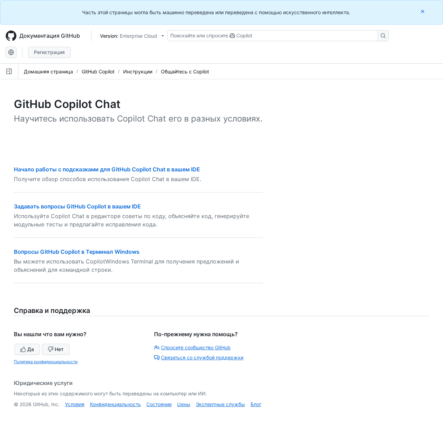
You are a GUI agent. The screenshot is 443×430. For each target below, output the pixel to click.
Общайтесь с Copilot (185, 71)
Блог (256, 404)
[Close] (423, 11)
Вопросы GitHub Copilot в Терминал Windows (76, 251)
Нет (59, 349)
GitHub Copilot (98, 71)
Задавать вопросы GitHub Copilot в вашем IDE (77, 206)
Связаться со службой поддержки (202, 357)
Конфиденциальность (115, 404)
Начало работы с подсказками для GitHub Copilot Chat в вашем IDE (107, 169)
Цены (183, 404)
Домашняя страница (48, 71)
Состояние (159, 404)
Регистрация (49, 52)
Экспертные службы (220, 404)
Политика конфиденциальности (46, 361)
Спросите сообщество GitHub (195, 347)
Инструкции (137, 71)
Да (30, 349)
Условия (74, 404)
